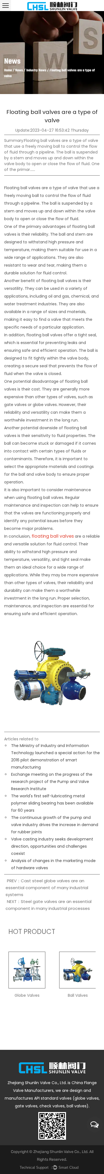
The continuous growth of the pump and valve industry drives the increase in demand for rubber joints (54, 825)
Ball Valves (78, 995)
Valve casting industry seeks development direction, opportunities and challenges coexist (52, 846)
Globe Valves (26, 995)
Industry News (36, 70)
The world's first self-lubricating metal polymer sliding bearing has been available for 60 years (52, 803)
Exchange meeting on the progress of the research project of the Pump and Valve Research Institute (51, 782)
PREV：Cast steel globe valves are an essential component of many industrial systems (47, 887)
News (19, 70)
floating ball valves (53, 536)
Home (8, 70)
